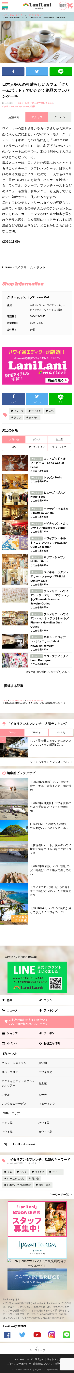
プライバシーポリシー (19, 1363)
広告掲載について (42, 1363)
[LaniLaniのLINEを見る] (67, 1335)
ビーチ (42, 1094)
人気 (51, 411)
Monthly (61, 732)
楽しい (17, 417)
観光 (14, 447)
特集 (9, 1000)
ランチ (23, 1172)
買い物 (42, 1063)
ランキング (50, 1010)
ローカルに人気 (15, 1178)
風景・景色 (45, 1185)
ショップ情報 (29, 106)
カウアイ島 (45, 1131)
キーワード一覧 (59, 1194)
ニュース (12, 1010)
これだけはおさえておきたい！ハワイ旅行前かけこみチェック (28, 1021)
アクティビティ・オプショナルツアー (18, 1083)
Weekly (36, 732)
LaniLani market (24, 1144)
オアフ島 (40, 103)
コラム (48, 1000)
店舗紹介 (13, 117)
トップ (4, 15)
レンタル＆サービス (14, 1103)
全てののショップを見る (46, 671)
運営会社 (40, 1359)
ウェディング (46, 1103)
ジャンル (11, 1053)
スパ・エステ (59, 447)
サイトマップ (54, 1359)
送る (61, 71)
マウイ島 (7, 1131)
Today (12, 732)
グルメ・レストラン (17, 15)
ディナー (57, 1172)
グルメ (36, 439)
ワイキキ (49, 103)
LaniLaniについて (23, 1359)
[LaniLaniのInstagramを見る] (52, 1335)
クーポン (49, 1033)
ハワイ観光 (45, 1072)
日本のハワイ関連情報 (19, 1185)
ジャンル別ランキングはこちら (49, 761)
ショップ (12, 1033)
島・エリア (13, 1113)
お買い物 (14, 439)
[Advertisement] (37, 935)
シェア (13, 71)
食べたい (33, 417)
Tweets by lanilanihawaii (20, 957)
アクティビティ (36, 447)
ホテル (6, 1094)
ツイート (37, 71)
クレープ (18, 411)
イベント (12, 1043)
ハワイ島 (44, 1122)
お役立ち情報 (52, 1043)
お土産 (59, 439)
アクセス (36, 117)
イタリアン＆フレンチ (35, 15)
